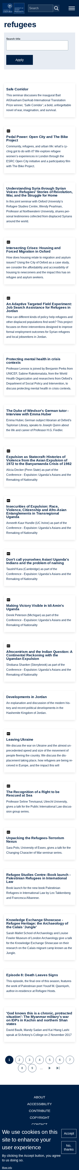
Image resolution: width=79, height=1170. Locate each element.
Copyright (39, 1117)
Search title (13, 38)
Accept (69, 1133)
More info (7, 1167)
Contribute (39, 1111)
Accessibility (39, 1104)
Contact (39, 1124)
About (39, 1097)
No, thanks (69, 1147)
